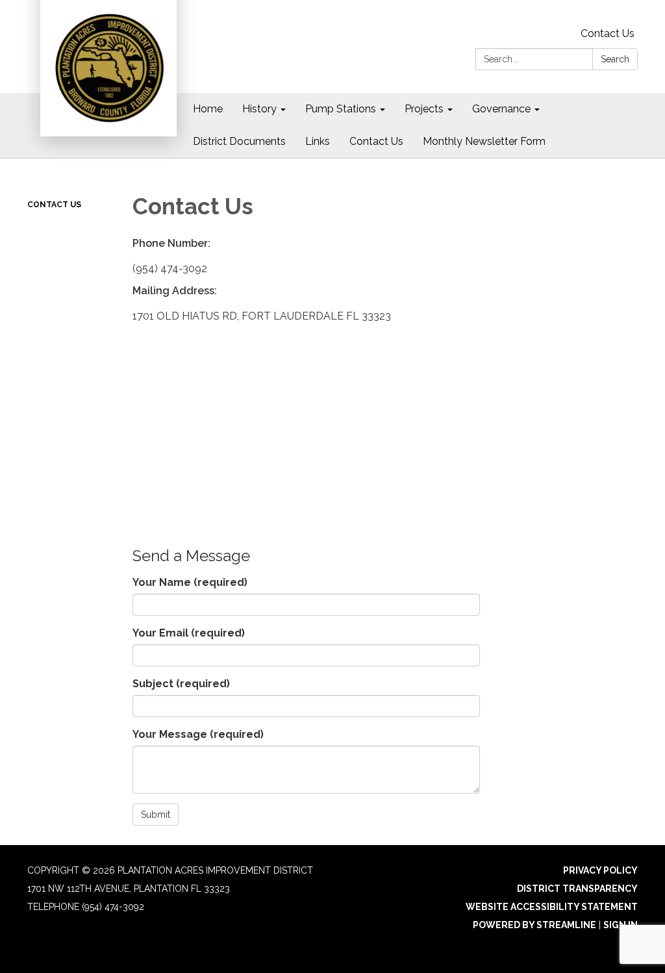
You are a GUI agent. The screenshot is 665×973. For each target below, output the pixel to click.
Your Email (188, 633)
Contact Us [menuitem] (376, 141)
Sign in (620, 925)
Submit (155, 814)
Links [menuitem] (317, 141)
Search (615, 59)
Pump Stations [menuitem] (340, 109)
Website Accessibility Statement (552, 907)
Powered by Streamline (534, 925)
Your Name (189, 582)
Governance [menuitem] (501, 109)
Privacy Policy (600, 870)
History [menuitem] (259, 109)
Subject (181, 683)
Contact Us (607, 33)
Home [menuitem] (208, 109)
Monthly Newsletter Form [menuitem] (484, 141)
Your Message (198, 734)
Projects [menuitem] (424, 109)
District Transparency (577, 888)
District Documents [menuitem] (239, 141)
